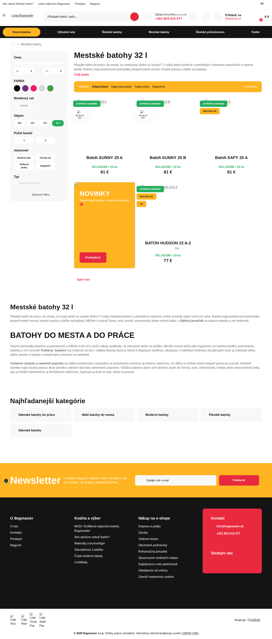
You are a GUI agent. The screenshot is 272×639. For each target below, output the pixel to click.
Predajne (80, 3)
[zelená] (50, 88)
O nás (14, 526)
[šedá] (42, 88)
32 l (58, 123)
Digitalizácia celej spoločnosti (157, 564)
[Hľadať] (134, 16)
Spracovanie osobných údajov (158, 557)
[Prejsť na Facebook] (215, 563)
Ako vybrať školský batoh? (18, 3)
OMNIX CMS (190, 633)
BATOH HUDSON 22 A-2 (168, 243)
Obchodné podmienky (152, 545)
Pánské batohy (219, 415)
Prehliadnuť (93, 257)
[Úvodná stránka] (12, 44)
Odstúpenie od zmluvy (153, 570)
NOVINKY (95, 193)
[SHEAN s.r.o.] (255, 620)
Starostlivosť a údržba (88, 549)
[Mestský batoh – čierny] (168, 212)
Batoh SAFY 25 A (231, 157)
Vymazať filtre (41, 194)
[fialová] (25, 88)
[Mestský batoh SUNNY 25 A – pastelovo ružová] (104, 126)
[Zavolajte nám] (147, 16)
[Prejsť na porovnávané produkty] (193, 16)
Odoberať (239, 480)
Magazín (95, 3)
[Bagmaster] (21, 16)
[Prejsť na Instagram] (225, 563)
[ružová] (34, 88)
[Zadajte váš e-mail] (175, 480)
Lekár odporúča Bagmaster (54, 3)
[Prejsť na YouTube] (236, 563)
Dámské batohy (30, 430)
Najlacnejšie (142, 86)
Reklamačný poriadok (152, 551)
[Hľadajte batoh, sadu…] (91, 17)
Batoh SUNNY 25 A (104, 157)
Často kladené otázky (88, 556)
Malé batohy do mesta (98, 415)
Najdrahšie (158, 86)
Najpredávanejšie (121, 86)
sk (262, 3)
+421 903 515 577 (168, 18)
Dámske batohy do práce (37, 415)
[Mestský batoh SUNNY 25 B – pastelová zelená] (168, 126)
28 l (20, 123)
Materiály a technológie (89, 543)
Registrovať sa (233, 18)
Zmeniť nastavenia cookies (156, 576)
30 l (45, 123)
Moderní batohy (156, 415)
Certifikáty (81, 562)
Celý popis (81, 74)
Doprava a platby (149, 526)
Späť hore (83, 279)
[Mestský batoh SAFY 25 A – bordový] (231, 126)
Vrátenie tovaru (148, 538)
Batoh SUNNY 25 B (168, 157)
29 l (32, 123)
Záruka (143, 532)
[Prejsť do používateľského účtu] (218, 16)
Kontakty (16, 532)
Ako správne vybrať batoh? (92, 537)
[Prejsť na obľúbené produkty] (206, 16)
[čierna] (17, 88)
